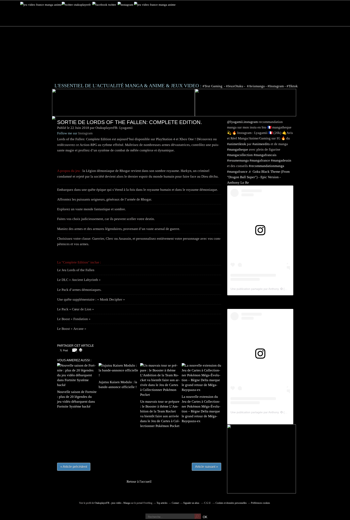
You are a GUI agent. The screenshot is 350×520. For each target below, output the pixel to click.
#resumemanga (238, 160)
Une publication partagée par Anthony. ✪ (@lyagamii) (264, 288)
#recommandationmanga (266, 166)
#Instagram (276, 86)
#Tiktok (292, 86)
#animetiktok (236, 144)
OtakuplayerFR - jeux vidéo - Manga (112, 503)
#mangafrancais (265, 155)
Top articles (162, 503)
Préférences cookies (260, 503)
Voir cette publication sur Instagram (255, 239)
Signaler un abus (191, 503)
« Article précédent (73, 466)
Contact (175, 503)
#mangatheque (237, 149)
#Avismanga (256, 86)
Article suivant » (206, 466)
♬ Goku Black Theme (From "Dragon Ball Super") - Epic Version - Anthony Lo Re (258, 177)
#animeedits (261, 144)
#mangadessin (281, 160)
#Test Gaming (213, 86)
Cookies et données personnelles (231, 503)
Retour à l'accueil (139, 481)
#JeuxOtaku (234, 86)
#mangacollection (240, 155)
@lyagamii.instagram (242, 122)
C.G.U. (207, 503)
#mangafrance (260, 160)
